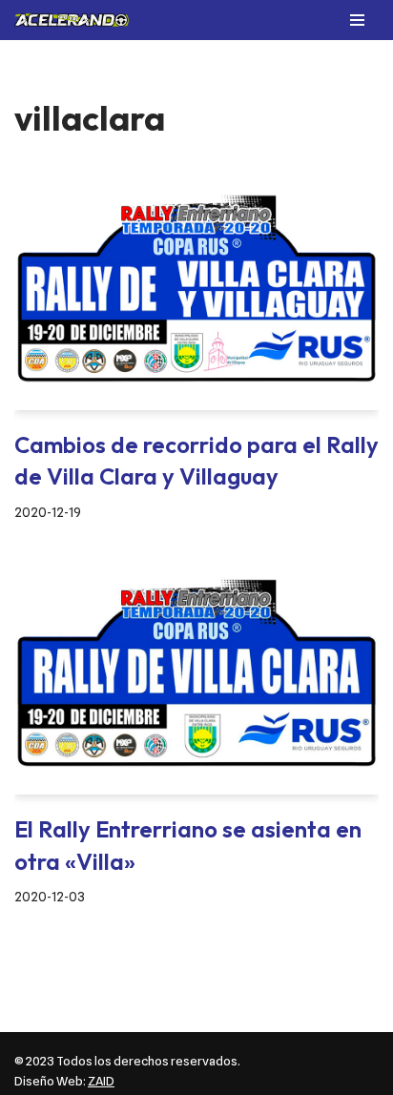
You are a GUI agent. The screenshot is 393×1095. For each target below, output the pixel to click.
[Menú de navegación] (357, 20)
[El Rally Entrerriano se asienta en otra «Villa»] (196, 673)
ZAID (101, 1080)
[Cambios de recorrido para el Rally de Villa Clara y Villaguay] (196, 288)
